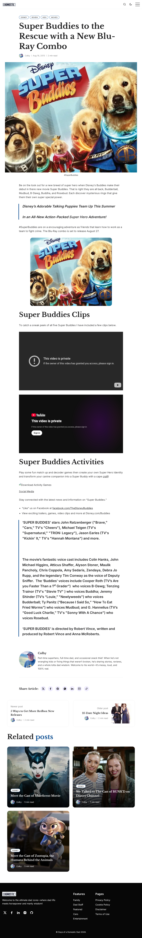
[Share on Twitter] (43, 688)
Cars (75, 914)
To (104, 602)
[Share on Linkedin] (72, 688)
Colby (27, 55)
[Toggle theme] (130, 4)
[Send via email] (79, 688)
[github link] (31, 912)
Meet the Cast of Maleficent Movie (35, 795)
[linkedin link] (18, 912)
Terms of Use (102, 914)
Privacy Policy (102, 900)
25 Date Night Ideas (95, 713)
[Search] (124, 4)
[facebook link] (11, 912)
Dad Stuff (78, 904)
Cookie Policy (102, 904)
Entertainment (80, 918)
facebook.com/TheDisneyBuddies (72, 508)
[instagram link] (25, 912)
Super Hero (78, 217)
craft (105, 476)
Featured (77, 909)
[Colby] (21, 56)
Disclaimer (100, 909)
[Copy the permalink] (86, 688)
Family (76, 900)
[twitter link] (5, 912)
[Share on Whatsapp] (64, 688)
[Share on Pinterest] (57, 688)
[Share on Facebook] (50, 688)
